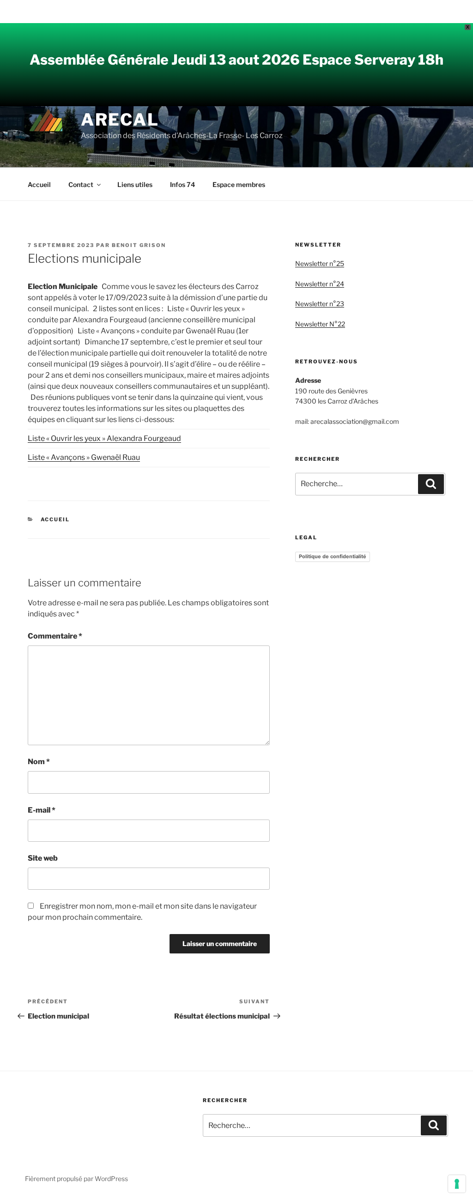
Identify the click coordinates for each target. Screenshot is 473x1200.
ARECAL (120, 119)
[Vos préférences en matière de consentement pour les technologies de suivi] (457, 1184)
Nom (39, 761)
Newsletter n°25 (319, 263)
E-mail (41, 810)
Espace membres (238, 184)
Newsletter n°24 (319, 284)
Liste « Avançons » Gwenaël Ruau (84, 457)
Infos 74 (182, 184)
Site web (43, 858)
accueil (55, 519)
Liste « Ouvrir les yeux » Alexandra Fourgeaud (104, 438)
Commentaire (55, 636)
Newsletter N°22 (320, 324)
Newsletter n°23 (319, 304)
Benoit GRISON (139, 245)
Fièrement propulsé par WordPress (76, 1178)
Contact (80, 184)
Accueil (39, 184)
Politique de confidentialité (332, 556)
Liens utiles (134, 184)
